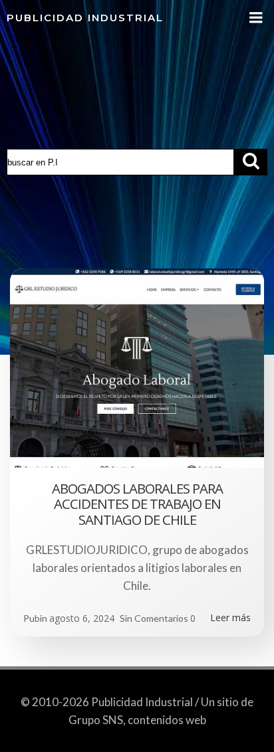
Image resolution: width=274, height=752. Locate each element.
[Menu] (256, 18)
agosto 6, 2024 (81, 618)
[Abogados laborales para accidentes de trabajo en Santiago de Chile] (137, 367)
